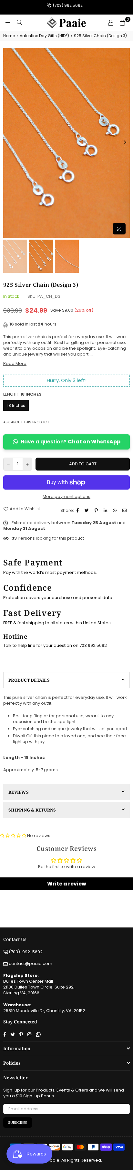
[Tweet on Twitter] (87, 510)
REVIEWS (18, 792)
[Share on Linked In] (106, 510)
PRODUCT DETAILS (29, 680)
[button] (13, 836)
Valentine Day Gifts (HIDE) (44, 35)
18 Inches (16, 405)
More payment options (66, 497)
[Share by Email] (125, 510)
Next (125, 143)
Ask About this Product (26, 422)
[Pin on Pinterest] (97, 510)
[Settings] (111, 22)
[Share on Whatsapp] (115, 510)
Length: (22, 394)
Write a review (66, 883)
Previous (8, 143)
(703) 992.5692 (67, 5)
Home (9, 35)
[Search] (19, 22)
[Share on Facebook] (78, 510)
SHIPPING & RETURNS (32, 810)
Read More (14, 363)
